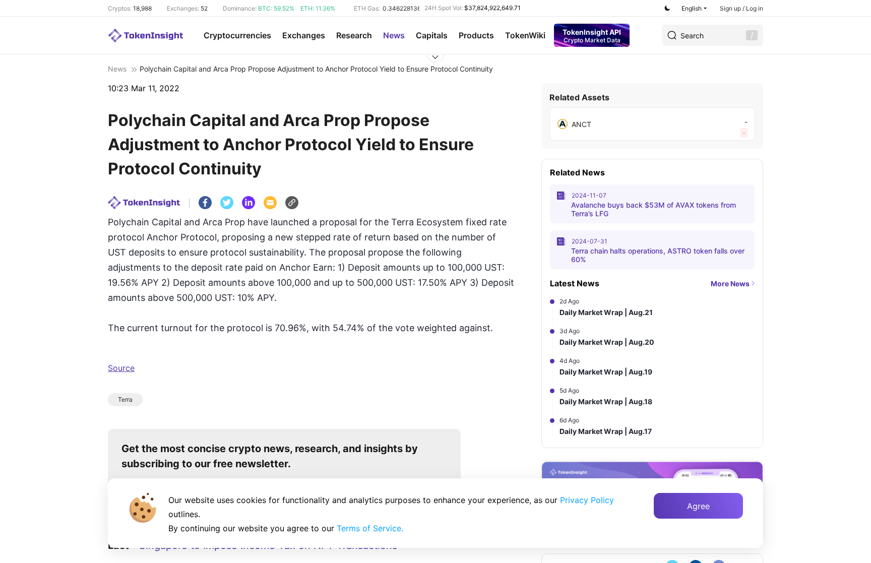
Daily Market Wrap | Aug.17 (605, 431)
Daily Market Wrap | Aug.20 (606, 342)
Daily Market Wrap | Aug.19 (605, 371)
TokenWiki (525, 35)
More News (730, 283)
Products (476, 35)
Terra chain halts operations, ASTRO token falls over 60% (657, 255)
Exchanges (303, 35)
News (394, 35)
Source (121, 368)
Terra (125, 399)
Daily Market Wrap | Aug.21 (606, 312)
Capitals (432, 35)
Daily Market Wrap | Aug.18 (605, 401)
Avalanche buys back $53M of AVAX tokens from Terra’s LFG (653, 209)
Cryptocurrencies (237, 35)
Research (354, 35)
